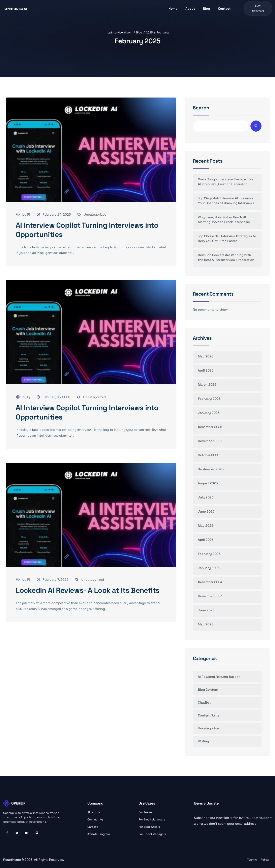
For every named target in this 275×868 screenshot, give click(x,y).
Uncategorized (95, 214)
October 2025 (208, 455)
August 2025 (208, 483)
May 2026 (205, 356)
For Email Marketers (152, 819)
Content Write (208, 715)
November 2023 (210, 596)
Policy (265, 859)
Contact (224, 8)
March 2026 (207, 384)
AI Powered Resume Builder (219, 677)
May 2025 (205, 525)
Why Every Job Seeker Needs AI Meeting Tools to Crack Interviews (224, 219)
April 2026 (206, 370)
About (190, 8)
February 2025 (209, 554)
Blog (206, 8)
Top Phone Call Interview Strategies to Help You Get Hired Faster (227, 238)
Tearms (252, 859)
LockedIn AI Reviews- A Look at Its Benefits (87, 590)
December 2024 (210, 582)
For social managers (152, 834)
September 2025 (211, 469)
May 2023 (205, 624)
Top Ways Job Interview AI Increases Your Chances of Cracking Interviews (226, 200)
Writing (203, 741)
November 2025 (210, 441)
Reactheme (12, 860)
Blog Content (208, 689)
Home (173, 8)
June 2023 (206, 610)
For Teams (145, 812)
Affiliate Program (98, 834)
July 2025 (206, 497)
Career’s (92, 827)
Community (95, 819)
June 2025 (206, 511)
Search (201, 108)
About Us (93, 812)
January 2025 (209, 568)
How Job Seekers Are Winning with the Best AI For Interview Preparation (226, 257)
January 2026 (209, 413)
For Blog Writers (149, 827)
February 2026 (209, 399)
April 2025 (206, 540)
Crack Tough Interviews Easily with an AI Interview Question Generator (226, 181)
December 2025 (210, 427)
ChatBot (204, 702)
